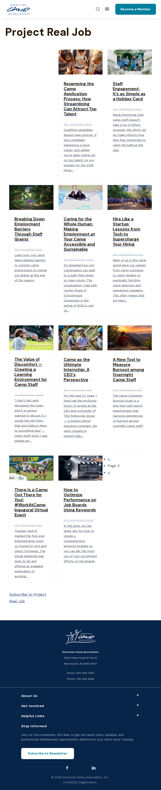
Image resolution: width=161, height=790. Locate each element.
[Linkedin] (94, 768)
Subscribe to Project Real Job (27, 597)
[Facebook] (67, 768)
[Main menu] (107, 9)
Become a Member (136, 9)
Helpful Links (33, 716)
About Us (29, 696)
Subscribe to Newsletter (47, 753)
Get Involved (32, 706)
